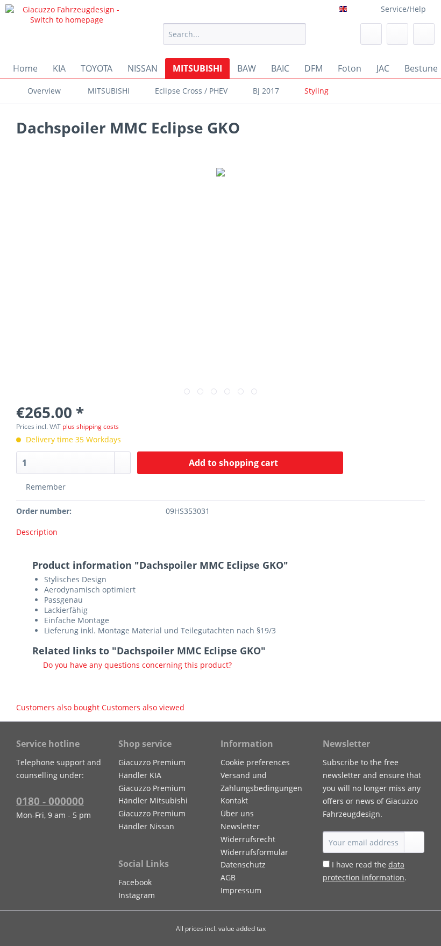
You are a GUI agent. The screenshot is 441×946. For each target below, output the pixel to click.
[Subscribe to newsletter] (414, 842)
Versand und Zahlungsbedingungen (261, 781)
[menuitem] (235, 39)
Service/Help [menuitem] (403, 9)
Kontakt (234, 800)
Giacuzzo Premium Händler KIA (152, 768)
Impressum (240, 890)
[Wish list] (371, 34)
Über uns (237, 813)
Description (37, 532)
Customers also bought (57, 707)
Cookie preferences (255, 762)
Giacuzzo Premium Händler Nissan (152, 819)
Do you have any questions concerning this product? (136, 665)
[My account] (397, 34)
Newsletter (240, 826)
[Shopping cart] (424, 34)
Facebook (135, 882)
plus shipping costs (90, 426)
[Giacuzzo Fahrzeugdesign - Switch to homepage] (66, 28)
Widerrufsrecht (247, 839)
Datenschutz (243, 864)
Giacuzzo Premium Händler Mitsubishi (153, 794)
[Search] (296, 34)
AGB (228, 877)
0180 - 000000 (50, 801)
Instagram (136, 895)
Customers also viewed (143, 707)
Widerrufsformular (254, 852)
